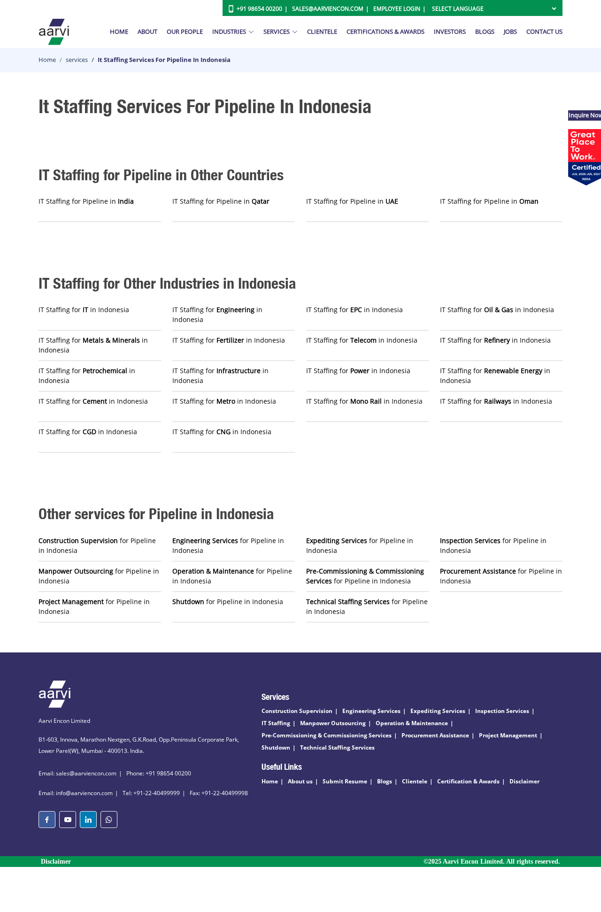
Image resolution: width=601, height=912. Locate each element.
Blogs (484, 31)
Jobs (510, 31)
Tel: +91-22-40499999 (151, 793)
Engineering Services (371, 711)
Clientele (322, 31)
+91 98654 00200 (259, 9)
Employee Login (396, 9)
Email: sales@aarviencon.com (77, 773)
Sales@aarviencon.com (327, 9)
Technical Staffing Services (337, 747)
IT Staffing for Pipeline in (86, 201)
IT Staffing (276, 723)
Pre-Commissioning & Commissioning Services (327, 735)
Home (119, 31)
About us (300, 781)
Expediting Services (437, 711)
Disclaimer (524, 781)
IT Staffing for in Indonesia (84, 309)
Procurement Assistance (435, 735)
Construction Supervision (297, 711)
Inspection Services (502, 711)
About (147, 31)
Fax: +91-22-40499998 (219, 793)
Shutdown (276, 747)
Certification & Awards (468, 781)
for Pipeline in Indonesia (97, 545)
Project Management (508, 735)
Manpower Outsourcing (333, 723)
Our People (185, 31)
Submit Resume (345, 781)
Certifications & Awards (385, 31)
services (77, 59)
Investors (450, 31)
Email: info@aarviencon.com (76, 793)
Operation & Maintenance (412, 723)
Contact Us (544, 31)
